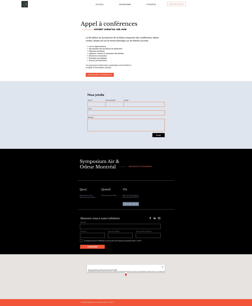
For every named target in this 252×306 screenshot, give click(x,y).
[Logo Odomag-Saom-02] (159, 218)
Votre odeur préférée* (144, 231)
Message (90, 117)
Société (126, 100)
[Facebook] (150, 218)
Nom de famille (110, 100)
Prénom (90, 100)
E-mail (89, 108)
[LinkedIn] (154, 218)
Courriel (83, 222)
